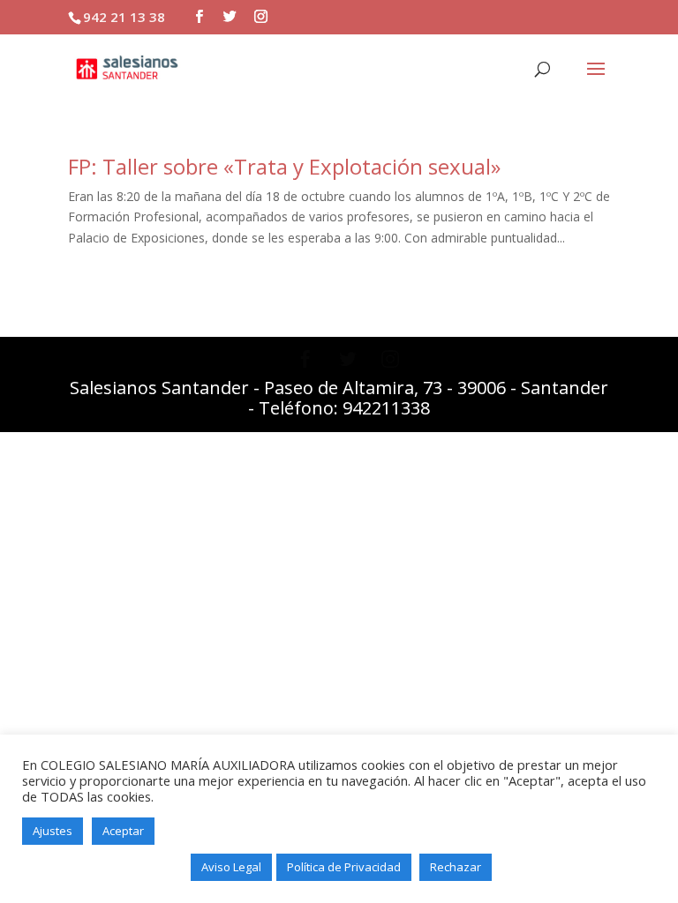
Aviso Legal (231, 867)
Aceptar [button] (123, 831)
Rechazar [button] (455, 867)
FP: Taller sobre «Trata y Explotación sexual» (284, 166)
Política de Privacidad (344, 867)
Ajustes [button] (52, 831)
